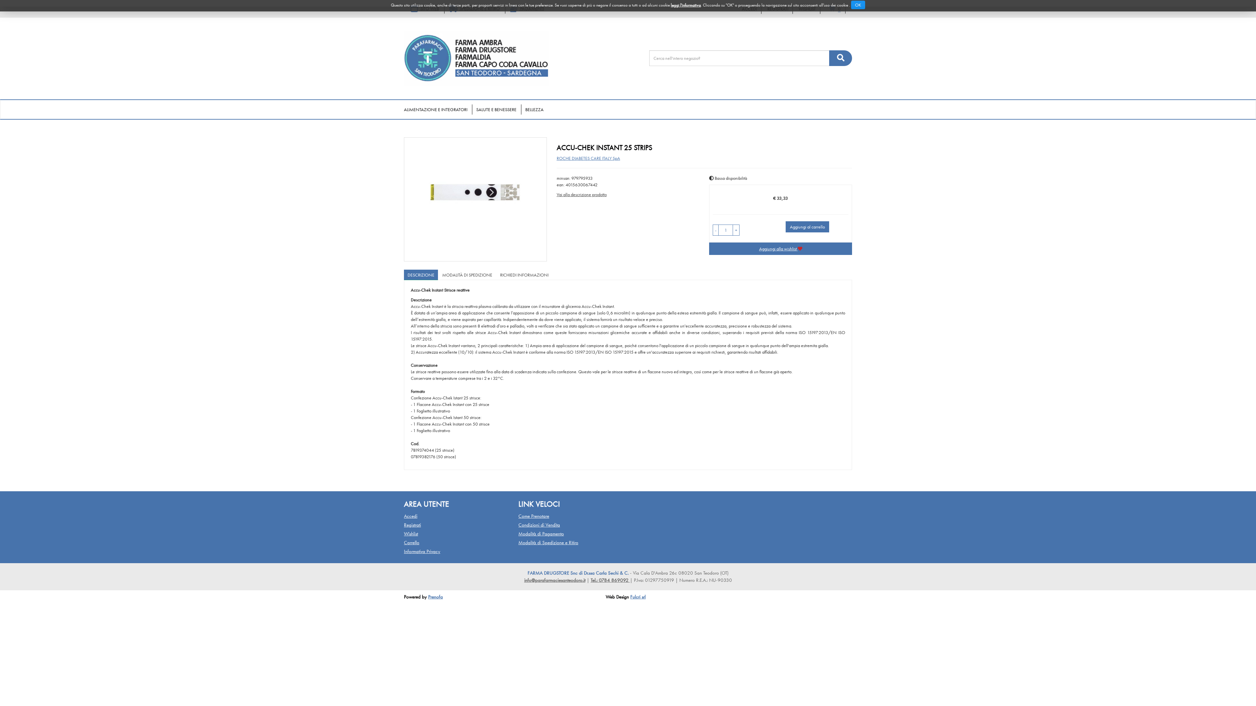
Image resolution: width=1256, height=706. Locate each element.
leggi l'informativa (686, 5)
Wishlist (411, 533)
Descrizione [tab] (421, 275)
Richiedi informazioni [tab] (524, 275)
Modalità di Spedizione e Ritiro (548, 542)
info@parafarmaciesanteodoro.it (554, 580)
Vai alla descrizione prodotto (582, 194)
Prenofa (435, 597)
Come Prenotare (533, 516)
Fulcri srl (638, 597)
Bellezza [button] (534, 109)
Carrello (411, 542)
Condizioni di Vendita (539, 525)
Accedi (410, 516)
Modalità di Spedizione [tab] (467, 275)
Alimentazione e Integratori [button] (435, 109)
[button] (716, 230)
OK (858, 5)
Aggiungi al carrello (807, 227)
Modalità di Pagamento (541, 533)
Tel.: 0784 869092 (610, 580)
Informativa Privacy (422, 551)
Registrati (412, 525)
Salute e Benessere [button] (496, 109)
